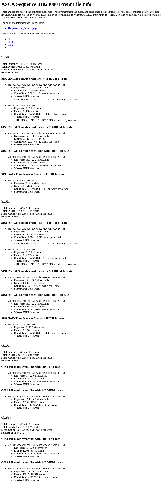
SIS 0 (10, 39)
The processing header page (22, 28)
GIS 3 (11, 47)
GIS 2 (11, 44)
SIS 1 (10, 42)
